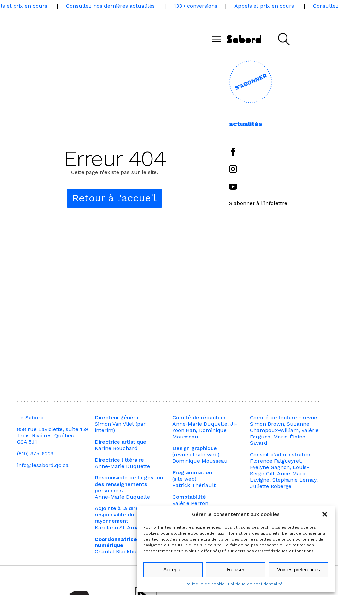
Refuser (235, 569)
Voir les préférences (298, 569)
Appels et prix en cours (264, 6)
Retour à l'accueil (114, 198)
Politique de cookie (205, 584)
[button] (324, 514)
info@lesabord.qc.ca (43, 465)
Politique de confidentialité (255, 584)
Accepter (173, 569)
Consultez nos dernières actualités (110, 6)
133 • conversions (195, 6)
